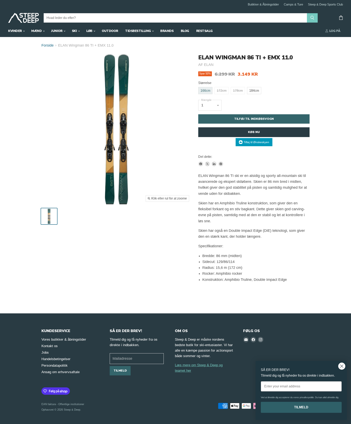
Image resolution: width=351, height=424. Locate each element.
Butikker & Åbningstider (263, 4)
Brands (166, 31)
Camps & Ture (293, 4)
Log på (334, 31)
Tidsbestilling (138, 31)
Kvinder (15, 31)
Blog (185, 31)
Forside (47, 45)
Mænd (36, 31)
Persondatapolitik (54, 365)
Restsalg (204, 31)
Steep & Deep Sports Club (325, 4)
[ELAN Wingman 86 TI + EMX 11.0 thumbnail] (49, 216)
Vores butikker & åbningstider (63, 339)
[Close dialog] (341, 366)
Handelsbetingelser (55, 359)
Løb (89, 31)
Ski (75, 31)
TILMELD (301, 407)
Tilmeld (120, 371)
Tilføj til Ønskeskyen (256, 142)
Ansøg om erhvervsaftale (60, 372)
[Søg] (312, 18)
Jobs (45, 352)
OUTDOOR (110, 31)
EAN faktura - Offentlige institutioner (62, 404)
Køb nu (254, 132)
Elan (208, 65)
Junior (57, 31)
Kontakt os (49, 346)
